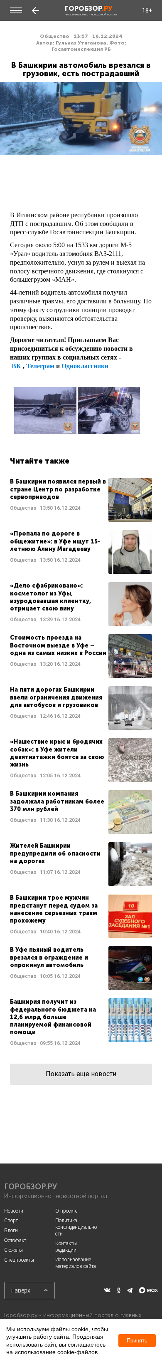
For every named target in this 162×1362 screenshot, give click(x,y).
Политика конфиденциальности (76, 1227)
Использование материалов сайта (75, 1263)
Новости (13, 1211)
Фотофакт (15, 1240)
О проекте (66, 1211)
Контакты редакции (66, 1246)
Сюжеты (13, 1250)
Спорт (11, 1220)
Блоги (11, 1230)
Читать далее (81, 500)
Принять (137, 1340)
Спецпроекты (19, 1260)
